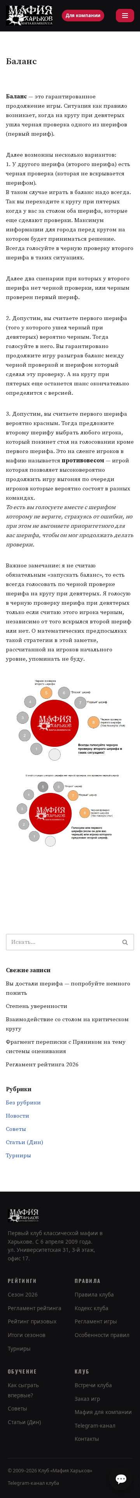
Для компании (83, 15)
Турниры (18, 1155)
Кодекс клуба (91, 1308)
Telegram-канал (95, 1425)
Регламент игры (96, 1321)
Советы (16, 1129)
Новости (17, 1116)
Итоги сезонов (27, 1335)
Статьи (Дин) (24, 1142)
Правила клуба (94, 1294)
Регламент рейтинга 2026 (42, 1064)
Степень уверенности (36, 1006)
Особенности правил (102, 1335)
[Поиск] (125, 942)
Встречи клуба (93, 1385)
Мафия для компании (103, 1412)
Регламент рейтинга (34, 1308)
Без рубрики (23, 1102)
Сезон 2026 (23, 1294)
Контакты (87, 1438)
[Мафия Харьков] (29, 15)
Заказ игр (87, 1398)
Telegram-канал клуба (33, 1483)
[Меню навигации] (125, 15)
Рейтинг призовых (32, 1321)
